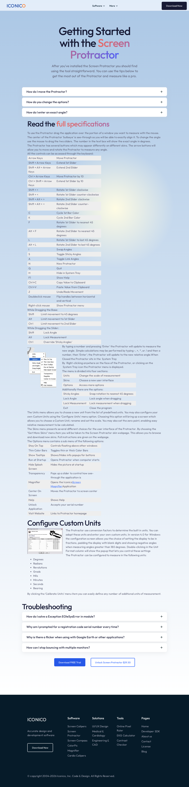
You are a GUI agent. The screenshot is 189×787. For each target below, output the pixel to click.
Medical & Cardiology (98, 733)
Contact (146, 741)
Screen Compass (77, 740)
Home (145, 726)
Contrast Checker (122, 742)
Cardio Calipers (76, 755)
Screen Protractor (73, 733)
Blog (144, 751)
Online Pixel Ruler (124, 728)
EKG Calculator (126, 735)
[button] (98, 6)
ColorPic (72, 745)
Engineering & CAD (100, 742)
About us (146, 736)
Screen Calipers (76, 726)
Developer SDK (150, 731)
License (146, 746)
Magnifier (73, 750)
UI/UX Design (100, 726)
